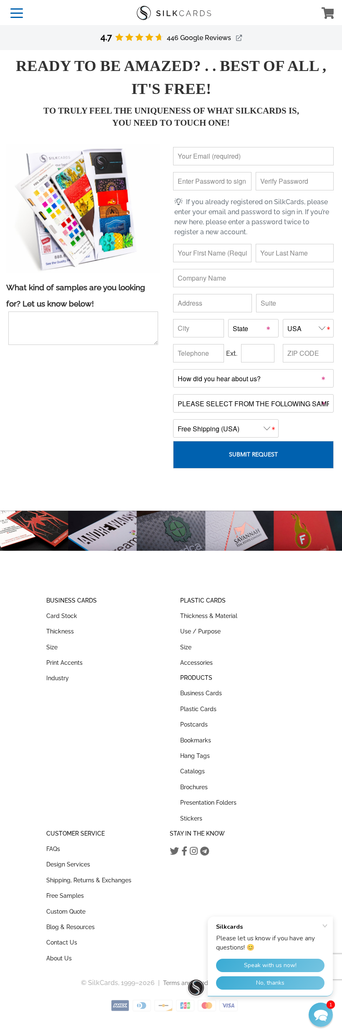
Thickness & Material (208, 616)
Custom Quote (66, 911)
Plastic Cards (198, 709)
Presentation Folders (208, 802)
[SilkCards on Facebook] (184, 851)
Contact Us (61, 942)
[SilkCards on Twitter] (174, 851)
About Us (59, 958)
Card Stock (61, 616)
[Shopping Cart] (328, 14)
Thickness (60, 631)
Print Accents (64, 662)
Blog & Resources (70, 927)
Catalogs (192, 771)
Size (52, 647)
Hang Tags (195, 755)
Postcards (194, 724)
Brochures (194, 787)
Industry (57, 678)
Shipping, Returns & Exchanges (88, 880)
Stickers (191, 818)
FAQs (53, 849)
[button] (321, 1015)
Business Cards (201, 693)
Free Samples (65, 895)
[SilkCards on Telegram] (204, 851)
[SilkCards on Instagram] (194, 851)
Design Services (68, 864)
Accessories (196, 662)
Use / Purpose (200, 631)
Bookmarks (195, 740)
